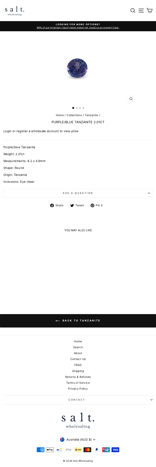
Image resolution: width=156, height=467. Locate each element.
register (22, 131)
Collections (74, 115)
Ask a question (78, 193)
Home (60, 115)
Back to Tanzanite (81, 320)
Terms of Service (78, 382)
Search (78, 347)
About (78, 353)
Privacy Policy (78, 388)
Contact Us (78, 359)
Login (7, 131)
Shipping (78, 371)
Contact (77, 399)
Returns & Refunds (78, 376)
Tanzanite (91, 115)
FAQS (78, 364)
